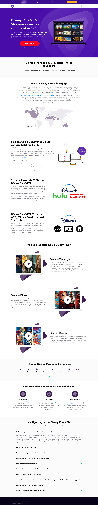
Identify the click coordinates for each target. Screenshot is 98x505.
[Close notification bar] (96, 1)
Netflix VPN (76, 6)
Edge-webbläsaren (71, 404)
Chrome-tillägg (25, 402)
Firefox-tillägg (52, 402)
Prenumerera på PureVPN (20, 158)
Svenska (84, 6)
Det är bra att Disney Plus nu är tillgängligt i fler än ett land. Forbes (37, 95)
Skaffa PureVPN (29, 43)
